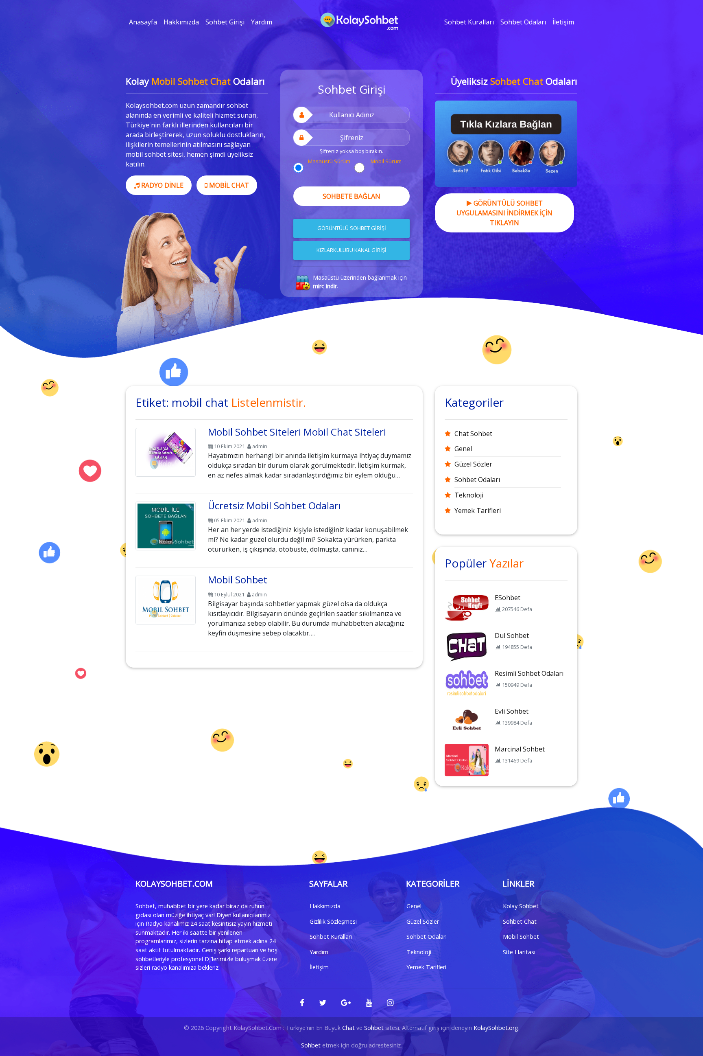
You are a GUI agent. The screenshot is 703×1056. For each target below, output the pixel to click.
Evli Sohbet (511, 711)
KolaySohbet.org (496, 1028)
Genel (463, 448)
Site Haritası (519, 952)
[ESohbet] (467, 607)
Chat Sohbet (473, 433)
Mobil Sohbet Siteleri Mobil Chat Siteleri (297, 431)
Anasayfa (143, 22)
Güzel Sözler (473, 464)
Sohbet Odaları (523, 22)
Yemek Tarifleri (477, 510)
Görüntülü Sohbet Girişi (351, 228)
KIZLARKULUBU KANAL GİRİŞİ (351, 250)
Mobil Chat (228, 185)
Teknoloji (468, 495)
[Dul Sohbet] (467, 645)
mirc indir (325, 286)
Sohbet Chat (520, 921)
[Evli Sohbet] (467, 721)
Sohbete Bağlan (351, 196)
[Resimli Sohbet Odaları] (467, 683)
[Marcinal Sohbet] (467, 759)
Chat (348, 1028)
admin (259, 446)
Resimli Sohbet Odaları (529, 673)
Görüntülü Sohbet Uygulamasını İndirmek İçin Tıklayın (504, 213)
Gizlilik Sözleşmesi (333, 921)
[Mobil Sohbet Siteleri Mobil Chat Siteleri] (165, 450)
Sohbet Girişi (225, 22)
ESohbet (507, 597)
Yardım (261, 22)
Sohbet (374, 1028)
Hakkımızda (181, 22)
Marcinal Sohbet (520, 749)
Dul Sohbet (512, 635)
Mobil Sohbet (237, 579)
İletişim (563, 22)
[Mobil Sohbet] (165, 598)
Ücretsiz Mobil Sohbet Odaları (274, 505)
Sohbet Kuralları (469, 22)
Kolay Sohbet (521, 906)
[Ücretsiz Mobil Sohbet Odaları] (165, 524)
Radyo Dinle (161, 185)
